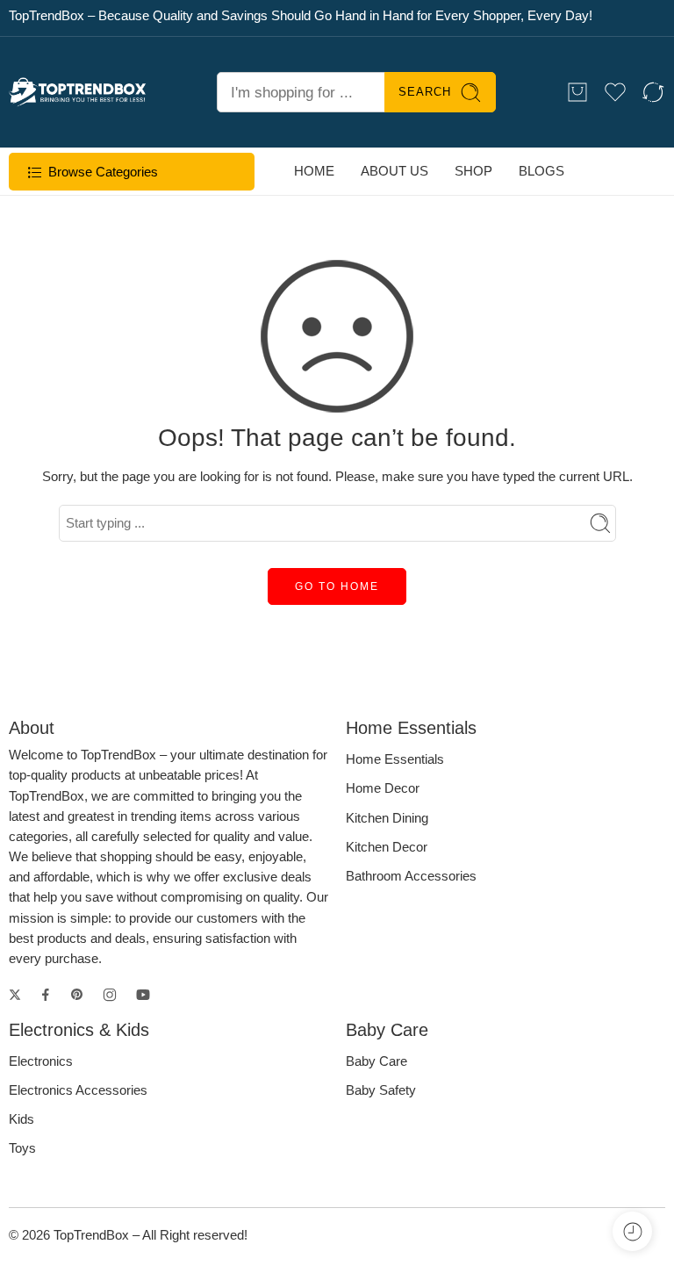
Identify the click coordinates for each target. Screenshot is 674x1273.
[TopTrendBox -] (78, 91)
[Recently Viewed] (632, 1231)
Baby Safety (381, 1090)
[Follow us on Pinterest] (77, 995)
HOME (314, 171)
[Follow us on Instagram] (110, 995)
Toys (22, 1148)
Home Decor (382, 788)
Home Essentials (395, 759)
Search (424, 91)
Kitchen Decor (386, 847)
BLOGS (541, 171)
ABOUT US (394, 171)
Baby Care (376, 1061)
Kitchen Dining (387, 818)
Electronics (41, 1061)
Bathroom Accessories (411, 876)
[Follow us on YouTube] (143, 995)
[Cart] (577, 92)
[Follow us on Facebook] (46, 995)
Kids (21, 1119)
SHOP (473, 171)
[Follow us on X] (15, 995)
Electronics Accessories (78, 1090)
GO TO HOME (337, 586)
